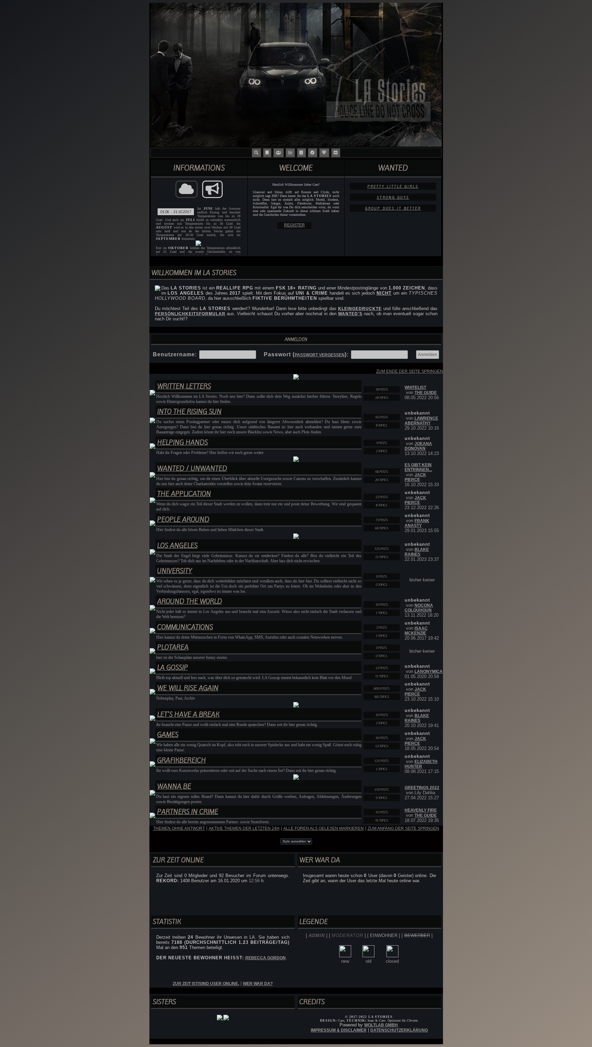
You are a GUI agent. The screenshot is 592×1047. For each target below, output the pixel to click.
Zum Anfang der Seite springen (403, 828)
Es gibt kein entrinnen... (418, 467)
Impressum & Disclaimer (339, 1030)
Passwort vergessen (320, 355)
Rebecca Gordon (265, 958)
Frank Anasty (417, 523)
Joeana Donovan (418, 446)
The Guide (426, 392)
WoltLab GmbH (381, 1025)
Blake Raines (417, 552)
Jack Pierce (415, 477)
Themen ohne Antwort (179, 828)
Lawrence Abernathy (421, 421)
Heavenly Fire (421, 810)
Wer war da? (258, 983)
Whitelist (415, 387)
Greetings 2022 (422, 787)
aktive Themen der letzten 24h (244, 828)
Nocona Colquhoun (419, 608)
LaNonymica (429, 671)
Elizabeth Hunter (421, 764)
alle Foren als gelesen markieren (323, 828)
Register (294, 225)
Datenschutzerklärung (399, 1030)
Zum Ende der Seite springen (409, 371)
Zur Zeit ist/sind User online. (206, 983)
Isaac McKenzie (416, 631)
